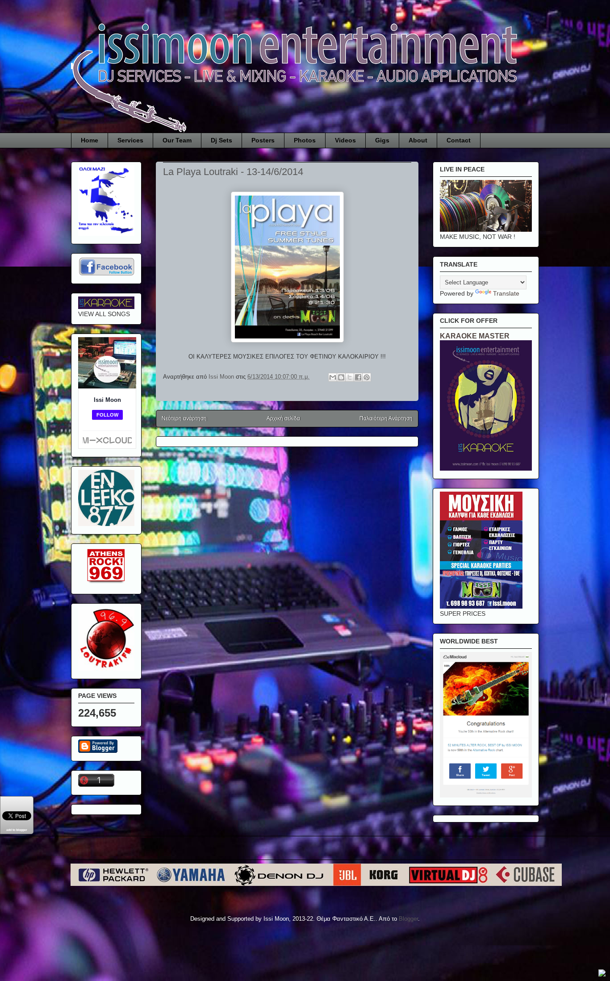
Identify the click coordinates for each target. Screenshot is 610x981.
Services (130, 140)
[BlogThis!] (341, 377)
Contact (459, 140)
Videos (345, 140)
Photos (305, 140)
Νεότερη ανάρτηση (184, 418)
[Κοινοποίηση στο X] (349, 377)
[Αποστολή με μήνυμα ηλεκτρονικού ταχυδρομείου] (332, 377)
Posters (263, 140)
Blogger (408, 918)
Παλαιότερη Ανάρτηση (386, 418)
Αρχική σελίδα (283, 418)
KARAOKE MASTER (475, 336)
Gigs (382, 140)
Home (89, 140)
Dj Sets (221, 140)
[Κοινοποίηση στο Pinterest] (366, 377)
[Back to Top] (602, 974)
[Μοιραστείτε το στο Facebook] (358, 377)
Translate (506, 293)
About (418, 140)
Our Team (177, 140)
